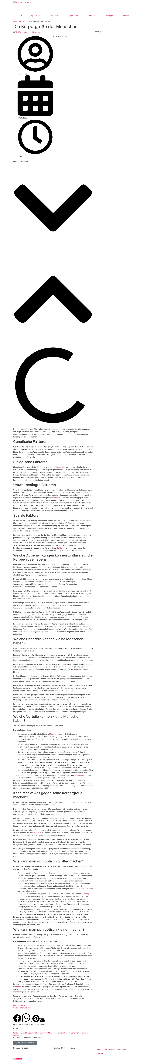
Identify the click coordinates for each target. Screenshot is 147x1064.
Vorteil (16, 1035)
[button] (53, 208)
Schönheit (17, 987)
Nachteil (60, 1033)
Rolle (66, 434)
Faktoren (60, 548)
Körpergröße (42, 1033)
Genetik (24, 1033)
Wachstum (37, 833)
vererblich (84, 1033)
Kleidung (78, 775)
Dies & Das (23, 21)
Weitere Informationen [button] (22, 1008)
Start (15, 21)
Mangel (44, 605)
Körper (56, 498)
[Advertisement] (93, 6)
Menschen (53, 734)
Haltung (86, 894)
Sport (64, 664)
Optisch (67, 1033)
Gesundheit (60, 467)
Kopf (86, 961)
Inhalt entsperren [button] (20, 1005)
